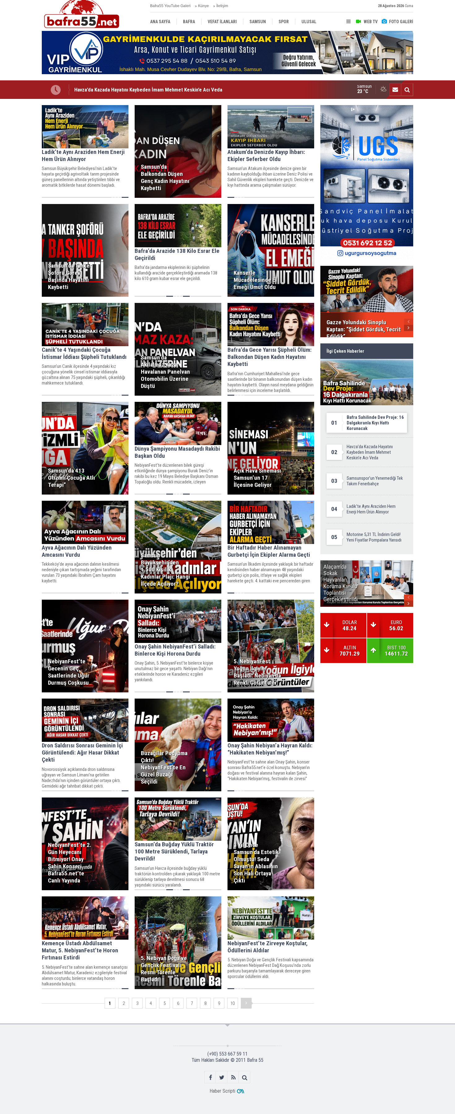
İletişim (222, 6)
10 (232, 1003)
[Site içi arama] (407, 89)
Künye (203, 6)
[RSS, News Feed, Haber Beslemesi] (233, 1077)
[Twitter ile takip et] (222, 1077)
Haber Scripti (222, 1091)
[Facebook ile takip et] (210, 1077)
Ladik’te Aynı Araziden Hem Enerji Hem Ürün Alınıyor (130, 90)
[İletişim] (395, 89)
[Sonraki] (246, 1003)
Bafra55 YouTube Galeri (170, 6)
